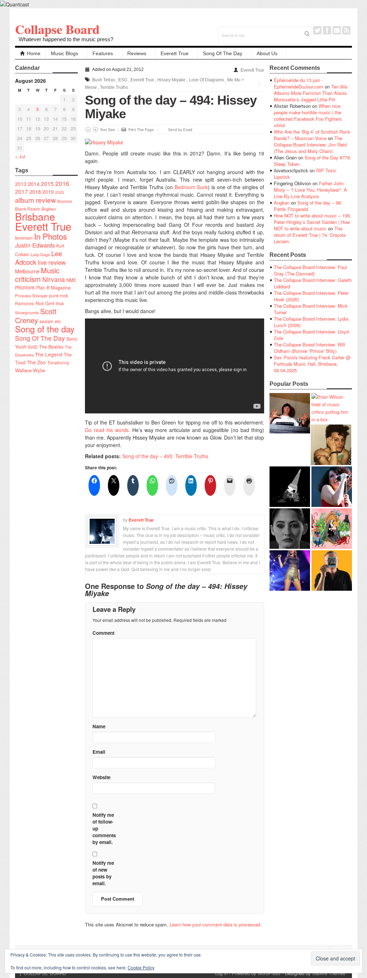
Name (98, 726)
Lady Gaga (40, 254)
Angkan (282, 202)
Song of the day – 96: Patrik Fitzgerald (308, 205)
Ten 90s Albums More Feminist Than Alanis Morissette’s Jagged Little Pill (311, 93)
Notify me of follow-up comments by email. (104, 828)
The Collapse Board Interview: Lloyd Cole (311, 334)
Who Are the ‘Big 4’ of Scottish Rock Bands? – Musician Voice (312, 135)
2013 (21, 183)
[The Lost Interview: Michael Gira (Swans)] (331, 570)
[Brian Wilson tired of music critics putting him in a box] (331, 408)
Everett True (175, 53)
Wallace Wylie (30, 370)
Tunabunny (58, 362)
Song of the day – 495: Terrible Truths (165, 456)
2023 (59, 192)
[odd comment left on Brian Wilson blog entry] (290, 413)
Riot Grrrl (44, 303)
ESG (122, 79)
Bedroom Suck (191, 187)
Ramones (24, 303)
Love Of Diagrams (206, 79)
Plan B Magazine (53, 287)
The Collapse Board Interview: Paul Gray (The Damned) (310, 270)
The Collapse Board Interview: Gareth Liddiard (313, 283)
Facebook (327, 30)
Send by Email (180, 129)
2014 (33, 183)
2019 (48, 191)
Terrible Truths (114, 87)
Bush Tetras (103, 79)
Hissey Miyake (171, 79)
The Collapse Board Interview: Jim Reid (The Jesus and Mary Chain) (310, 144)
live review (52, 262)
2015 (47, 183)
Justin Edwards (35, 245)
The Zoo (36, 362)
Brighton (49, 209)
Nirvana (53, 279)
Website (101, 777)
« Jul (20, 156)
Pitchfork (25, 287)
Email (337, 30)
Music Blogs (64, 53)
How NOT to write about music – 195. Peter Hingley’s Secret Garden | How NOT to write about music (312, 222)
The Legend (48, 354)
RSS (346, 30)
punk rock (58, 295)
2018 (35, 191)
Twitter (317, 30)
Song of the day (45, 329)
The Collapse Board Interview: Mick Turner (311, 309)
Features (102, 53)
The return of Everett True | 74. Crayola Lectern (309, 235)
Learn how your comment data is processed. (216, 924)
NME (71, 280)
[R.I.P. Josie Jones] (290, 528)
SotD (33, 347)
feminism (24, 238)
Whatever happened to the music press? (66, 39)
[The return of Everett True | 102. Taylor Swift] (290, 570)
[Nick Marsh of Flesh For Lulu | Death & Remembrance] (331, 445)
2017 (21, 191)
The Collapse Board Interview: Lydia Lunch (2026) (311, 322)
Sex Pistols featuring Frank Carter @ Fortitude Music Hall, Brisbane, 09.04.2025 (312, 364)
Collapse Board (57, 29)
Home (33, 53)
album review (35, 200)
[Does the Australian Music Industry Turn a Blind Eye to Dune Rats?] (290, 486)
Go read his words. (107, 429)
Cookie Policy (141, 967)
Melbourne (27, 271)
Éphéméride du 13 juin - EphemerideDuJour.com (298, 83)
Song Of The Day (222, 53)
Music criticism (37, 274)
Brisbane (35, 216)
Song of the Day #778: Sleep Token (312, 160)
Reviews (136, 53)
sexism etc (50, 321)
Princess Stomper (31, 295)
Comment (103, 632)
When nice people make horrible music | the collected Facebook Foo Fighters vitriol (308, 115)
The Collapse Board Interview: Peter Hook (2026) (311, 296)
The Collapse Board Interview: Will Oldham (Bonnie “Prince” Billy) (309, 347)
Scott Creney (36, 315)
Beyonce (64, 201)
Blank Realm (27, 209)
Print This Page (141, 129)
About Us (267, 53)
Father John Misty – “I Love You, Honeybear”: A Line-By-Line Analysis (310, 190)
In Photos (50, 236)
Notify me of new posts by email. (103, 873)
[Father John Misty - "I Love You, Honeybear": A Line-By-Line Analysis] (331, 528)
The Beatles (51, 347)
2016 (62, 183)
